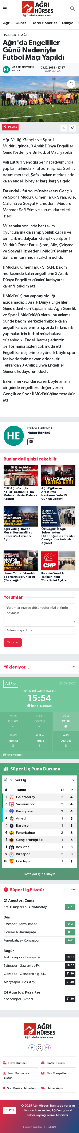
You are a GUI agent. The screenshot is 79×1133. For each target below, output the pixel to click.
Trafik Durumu (55, 1063)
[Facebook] (31, 1047)
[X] (39, 1047)
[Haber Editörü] (14, 435)
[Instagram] (47, 1047)
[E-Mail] (30, 441)
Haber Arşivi (55, 1088)
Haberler (9, 35)
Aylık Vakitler (14, 754)
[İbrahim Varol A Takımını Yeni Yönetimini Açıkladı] (58, 560)
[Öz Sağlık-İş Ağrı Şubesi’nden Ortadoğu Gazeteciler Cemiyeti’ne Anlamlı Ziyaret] (58, 516)
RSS (11, 1110)
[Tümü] (73, 667)
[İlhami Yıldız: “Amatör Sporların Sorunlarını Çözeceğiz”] (21, 560)
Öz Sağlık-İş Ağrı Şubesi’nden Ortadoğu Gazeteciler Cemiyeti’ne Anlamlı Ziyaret (58, 536)
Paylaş (12, 127)
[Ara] (72, 9)
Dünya (67, 23)
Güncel (21, 23)
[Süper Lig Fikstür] (73, 890)
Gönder (13, 642)
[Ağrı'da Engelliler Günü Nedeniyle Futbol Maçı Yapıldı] (39, 99)
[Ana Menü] (5, 9)
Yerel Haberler (44, 23)
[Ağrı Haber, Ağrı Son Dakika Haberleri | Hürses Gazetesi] (37, 8)
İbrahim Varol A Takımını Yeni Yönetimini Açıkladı (55, 577)
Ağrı (7, 23)
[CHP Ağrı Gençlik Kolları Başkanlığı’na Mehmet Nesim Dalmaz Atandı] (21, 475)
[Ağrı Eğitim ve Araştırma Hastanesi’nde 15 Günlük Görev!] (58, 475)
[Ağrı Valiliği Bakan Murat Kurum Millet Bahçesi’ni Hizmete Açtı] (21, 516)
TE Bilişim (50, 1127)
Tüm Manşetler (56, 1073)
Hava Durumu (17, 1063)
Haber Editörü (38, 432)
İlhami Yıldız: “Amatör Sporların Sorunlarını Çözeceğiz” (20, 577)
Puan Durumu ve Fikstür (16, 1076)
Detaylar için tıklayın (39, 874)
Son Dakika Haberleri (21, 1088)
